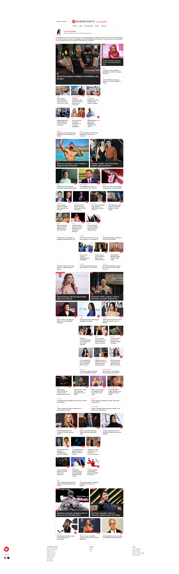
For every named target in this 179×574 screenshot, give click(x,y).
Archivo (91, 549)
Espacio (97, 25)
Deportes (103, 25)
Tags (90, 551)
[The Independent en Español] (89, 21)
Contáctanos (6, 554)
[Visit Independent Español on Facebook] (5, 558)
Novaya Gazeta (50, 560)
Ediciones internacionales (52, 549)
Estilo (80, 25)
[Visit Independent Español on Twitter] (8, 558)
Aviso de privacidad (136, 549)
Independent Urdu (50, 556)
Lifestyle (59, 131)
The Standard (49, 558)
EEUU (91, 272)
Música (81, 131)
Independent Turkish (51, 553)
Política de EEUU (76, 96)
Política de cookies (136, 554)
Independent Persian (51, 554)
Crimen (81, 429)
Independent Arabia (51, 551)
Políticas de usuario (136, 551)
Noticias (75, 25)
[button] (62, 21)
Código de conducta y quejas (138, 553)
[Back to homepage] (25, 549)
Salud (104, 68)
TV (57, 118)
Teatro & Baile (94, 406)
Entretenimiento (88, 25)
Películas (59, 203)
